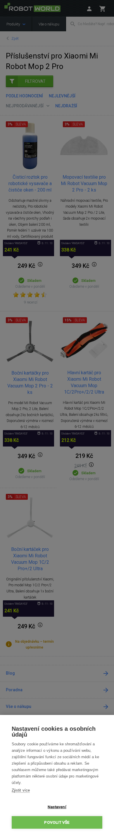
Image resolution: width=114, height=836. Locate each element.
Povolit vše (57, 822)
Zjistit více (21, 790)
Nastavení (57, 806)
